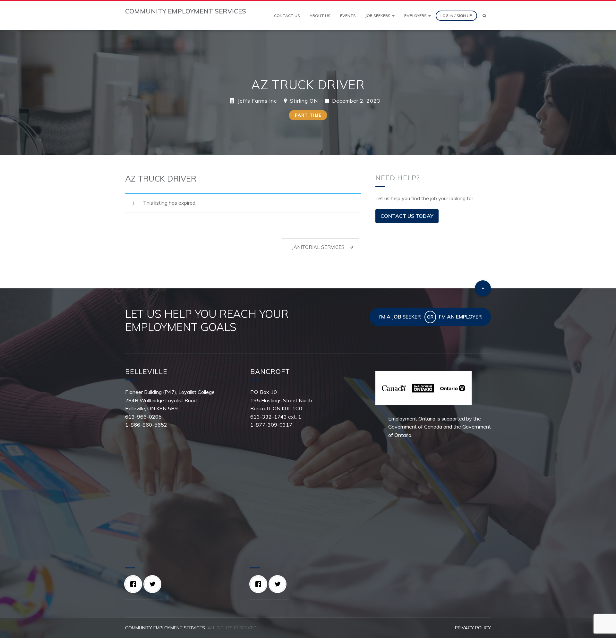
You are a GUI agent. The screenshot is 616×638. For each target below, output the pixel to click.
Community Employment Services (165, 628)
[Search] (484, 15)
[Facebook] (134, 584)
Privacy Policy (473, 628)
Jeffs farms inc (257, 101)
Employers (416, 15)
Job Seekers (378, 15)
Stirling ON (304, 101)
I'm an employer (460, 316)
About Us (320, 15)
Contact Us (287, 15)
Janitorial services (318, 247)
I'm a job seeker (400, 316)
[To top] (483, 288)
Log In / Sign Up (456, 15)
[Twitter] (154, 584)
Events (348, 15)
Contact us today (407, 216)
